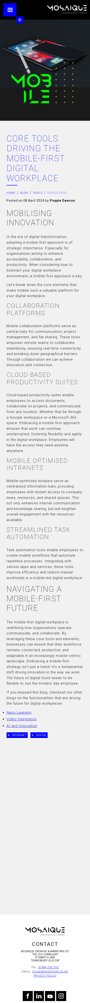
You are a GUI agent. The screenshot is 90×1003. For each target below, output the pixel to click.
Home (11, 192)
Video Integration (22, 719)
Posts (37, 192)
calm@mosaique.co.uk (50, 971)
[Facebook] (28, 996)
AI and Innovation (22, 726)
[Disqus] (45, 838)
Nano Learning (19, 713)
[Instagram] (61, 996)
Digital (41, 735)
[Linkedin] (39, 996)
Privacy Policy (45, 975)
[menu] (9, 9)
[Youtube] (50, 996)
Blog (24, 192)
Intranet (19, 735)
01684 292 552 (48, 967)
